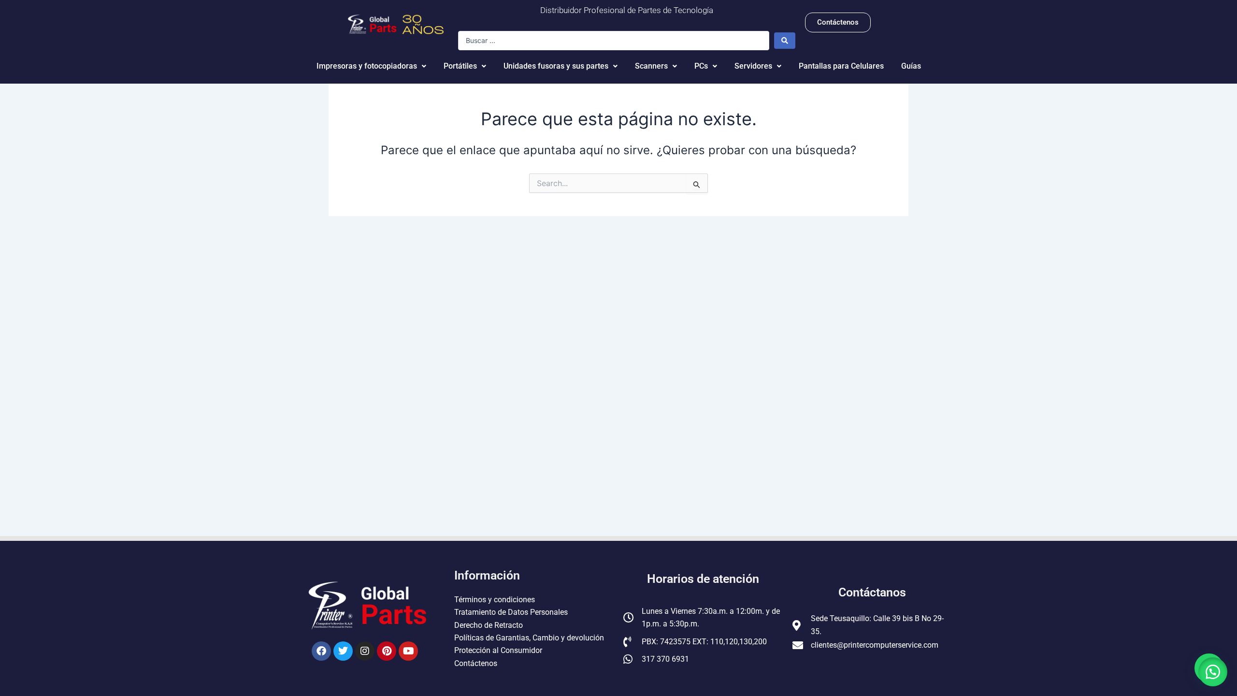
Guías (911, 66)
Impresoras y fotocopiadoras (366, 66)
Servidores (753, 66)
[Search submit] (784, 40)
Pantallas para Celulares (841, 66)
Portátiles (460, 66)
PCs (701, 66)
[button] (1212, 671)
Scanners (651, 66)
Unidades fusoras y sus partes (555, 66)
